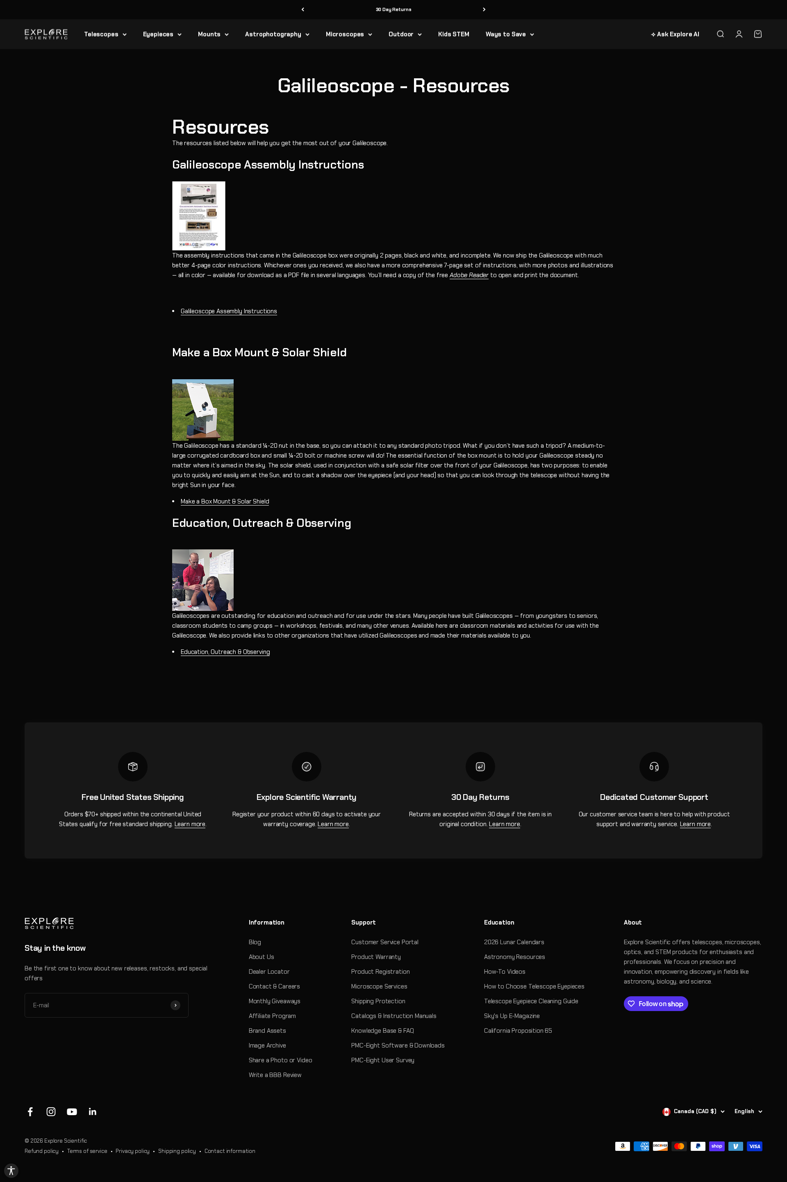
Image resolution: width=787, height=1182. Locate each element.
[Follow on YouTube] (71, 1111)
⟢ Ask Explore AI (675, 34)
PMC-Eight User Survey (382, 1060)
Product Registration (380, 972)
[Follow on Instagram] (51, 1111)
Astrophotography (273, 34)
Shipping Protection (378, 1001)
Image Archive (267, 1045)
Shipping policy (177, 1151)
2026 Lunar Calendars (514, 942)
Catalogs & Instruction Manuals (394, 1016)
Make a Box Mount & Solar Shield (225, 501)
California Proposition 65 (518, 1031)
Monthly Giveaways (274, 1001)
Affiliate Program (272, 1016)
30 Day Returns (394, 9)
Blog (255, 942)
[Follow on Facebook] (30, 1111)
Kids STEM (453, 34)
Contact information (230, 1151)
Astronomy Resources (514, 957)
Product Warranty (376, 957)
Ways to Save (506, 34)
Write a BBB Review (275, 1075)
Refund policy (42, 1151)
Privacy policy (133, 1151)
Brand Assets (267, 1031)
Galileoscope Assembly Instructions (229, 311)
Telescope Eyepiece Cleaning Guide (531, 1001)
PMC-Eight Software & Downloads (398, 1045)
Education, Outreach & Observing (225, 652)
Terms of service (87, 1151)
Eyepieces (158, 34)
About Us (261, 957)
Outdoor (401, 34)
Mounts (209, 34)
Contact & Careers (274, 986)
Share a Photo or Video (280, 1060)
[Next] (484, 10)
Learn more (190, 824)
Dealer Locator (269, 972)
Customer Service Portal (385, 942)
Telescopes (101, 34)
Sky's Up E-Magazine (512, 1016)
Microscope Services (379, 986)
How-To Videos (504, 972)
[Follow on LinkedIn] (92, 1111)
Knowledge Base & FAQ (382, 1031)
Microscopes (345, 34)
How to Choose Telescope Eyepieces (534, 986)
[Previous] (302, 10)
